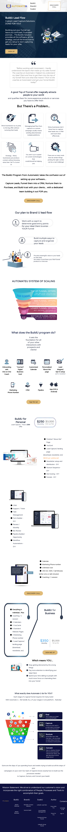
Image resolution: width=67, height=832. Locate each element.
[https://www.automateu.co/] (16, 6)
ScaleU (33, 9)
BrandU (33, 6)
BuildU (33, 3)
